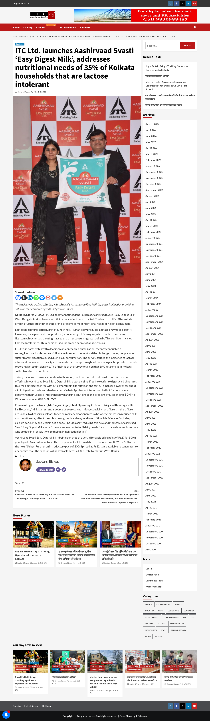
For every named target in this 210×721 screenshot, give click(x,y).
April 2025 (151, 220)
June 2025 (151, 208)
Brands (148, 604)
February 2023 (153, 375)
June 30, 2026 (80, 563)
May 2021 (150, 501)
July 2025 (150, 202)
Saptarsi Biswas (24, 92)
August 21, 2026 (112, 690)
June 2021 (151, 495)
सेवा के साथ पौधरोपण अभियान (157, 76)
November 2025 (154, 178)
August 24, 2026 (75, 681)
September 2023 (154, 333)
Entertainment (68, 27)
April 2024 (151, 291)
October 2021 (153, 471)
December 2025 (154, 172)
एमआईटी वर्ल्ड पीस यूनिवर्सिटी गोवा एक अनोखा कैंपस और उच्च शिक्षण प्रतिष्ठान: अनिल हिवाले (120, 555)
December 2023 (154, 315)
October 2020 (153, 543)
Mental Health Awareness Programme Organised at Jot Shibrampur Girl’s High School (166, 86)
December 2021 (154, 459)
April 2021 (151, 507)
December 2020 (154, 531)
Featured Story (34, 540)
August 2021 (152, 483)
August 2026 (152, 124)
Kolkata (45, 26)
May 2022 (150, 429)
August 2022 (152, 411)
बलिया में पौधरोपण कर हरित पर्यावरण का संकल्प (163, 105)
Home (16, 27)
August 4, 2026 (149, 684)
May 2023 (150, 357)
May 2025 (150, 214)
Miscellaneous (177, 624)
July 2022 (150, 417)
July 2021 (150, 489)
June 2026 (151, 136)
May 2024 (150, 285)
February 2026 (153, 160)
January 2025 (152, 237)
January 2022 (152, 453)
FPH (192, 617)
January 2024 (152, 309)
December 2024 (154, 243)
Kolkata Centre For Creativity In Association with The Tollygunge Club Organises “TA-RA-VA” (44, 494)
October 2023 (153, 327)
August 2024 (152, 267)
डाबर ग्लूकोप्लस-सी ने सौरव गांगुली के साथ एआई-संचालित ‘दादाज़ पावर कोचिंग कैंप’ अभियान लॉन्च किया (76, 555)
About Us (85, 27)
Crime (160, 611)
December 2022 (154, 387)
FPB (184, 617)
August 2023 (152, 339)
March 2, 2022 (40, 92)
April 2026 (151, 148)
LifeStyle (162, 624)
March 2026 (151, 154)
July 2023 (150, 345)
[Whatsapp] (36, 297)
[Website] (63, 469)
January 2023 (152, 381)
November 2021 (154, 465)
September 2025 (154, 190)
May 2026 (150, 142)
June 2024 (151, 279)
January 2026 (152, 166)
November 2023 (154, 321)
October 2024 (153, 255)
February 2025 (153, 231)
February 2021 (153, 519)
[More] (60, 297)
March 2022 (151, 441)
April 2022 (151, 435)
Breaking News (22, 537)
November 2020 (154, 537)
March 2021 (151, 513)
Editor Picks (21, 540)
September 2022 (154, 405)
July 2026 (150, 130)
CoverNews (125, 716)
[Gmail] (48, 297)
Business (20, 44)
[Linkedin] (30, 297)
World (158, 637)
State (163, 630)
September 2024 (154, 261)
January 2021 (152, 525)
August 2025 (152, 196)
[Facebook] (18, 297)
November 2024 (154, 249)
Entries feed (152, 574)
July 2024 (150, 273)
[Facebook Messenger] (42, 297)
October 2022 (153, 399)
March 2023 (151, 369)
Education (189, 611)
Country (27, 27)
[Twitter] (54, 297)
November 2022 (154, 393)
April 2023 (151, 363)
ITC (22, 483)
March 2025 (151, 226)
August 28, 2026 (37, 563)
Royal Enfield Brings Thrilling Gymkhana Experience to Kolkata (32, 555)
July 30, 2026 (186, 684)
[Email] (58, 469)
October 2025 (153, 184)
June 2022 (151, 423)
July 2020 (150, 549)
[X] (24, 297)
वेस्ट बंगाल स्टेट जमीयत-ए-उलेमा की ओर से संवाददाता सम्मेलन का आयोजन (170, 97)
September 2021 (154, 477)
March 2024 (151, 297)
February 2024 (153, 303)
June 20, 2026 (123, 563)
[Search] (195, 27)
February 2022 (153, 447)
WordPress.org (153, 586)
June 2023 (151, 351)
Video (148, 637)
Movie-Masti (151, 630)
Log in (148, 568)
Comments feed (154, 580)
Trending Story (22, 544)
